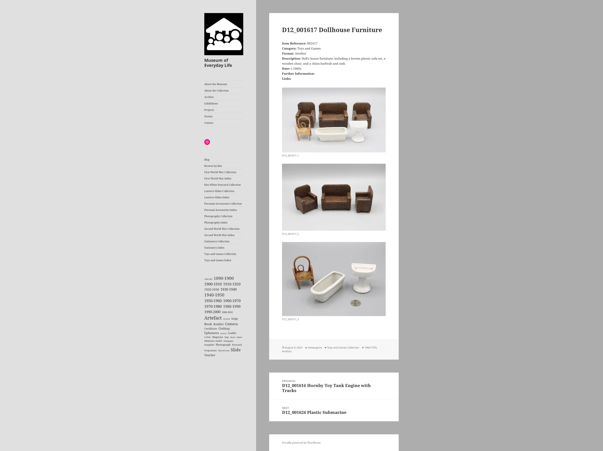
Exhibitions (211, 103)
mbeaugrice (315, 347)
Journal (223, 333)
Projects (209, 110)
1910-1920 (232, 284)
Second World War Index (219, 235)
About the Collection (216, 90)
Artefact (213, 318)
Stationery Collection (216, 241)
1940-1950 (214, 295)
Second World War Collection (221, 229)
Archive (209, 97)
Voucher (209, 355)
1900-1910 (213, 284)
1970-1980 (213, 306)
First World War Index (217, 178)
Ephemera (211, 333)
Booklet (218, 324)
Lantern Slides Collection (219, 191)
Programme (210, 350)
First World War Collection (220, 172)
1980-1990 (232, 306)
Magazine (217, 337)
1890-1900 (224, 278)
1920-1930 (211, 289)
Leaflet (232, 333)
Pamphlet (209, 344)
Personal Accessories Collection (223, 203)
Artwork (226, 319)
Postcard (237, 344)
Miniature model (213, 340)
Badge (234, 318)
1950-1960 (213, 300)
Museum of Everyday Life (218, 62)
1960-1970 (232, 300)
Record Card (223, 350)
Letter (207, 337)
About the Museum (215, 84)
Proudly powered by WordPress (301, 442)
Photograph (223, 344)
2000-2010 (227, 312)
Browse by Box (213, 166)
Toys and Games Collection (220, 254)
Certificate (210, 328)
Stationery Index (214, 247)
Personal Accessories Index (220, 210)
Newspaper (228, 341)
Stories (208, 116)
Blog (206, 159)
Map (227, 337)
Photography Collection (218, 216)
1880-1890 (208, 279)
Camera (231, 324)
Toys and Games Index (217, 260)
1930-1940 (228, 289)
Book (208, 324)
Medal (232, 337)
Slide (236, 350)
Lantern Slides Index (216, 197)
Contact (208, 123)
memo (239, 337)
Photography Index (215, 222)
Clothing (224, 328)
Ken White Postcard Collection (222, 185)
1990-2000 (212, 311)
